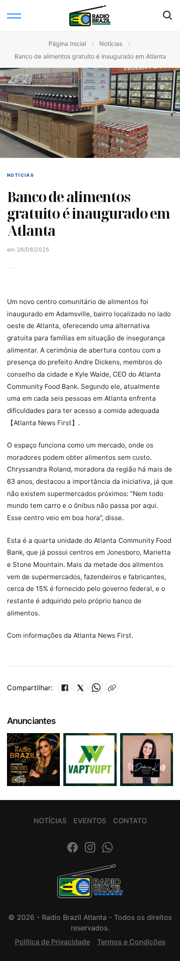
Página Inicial (67, 43)
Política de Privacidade (52, 941)
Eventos (89, 820)
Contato (130, 820)
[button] (14, 15)
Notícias (110, 43)
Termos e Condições (131, 941)
